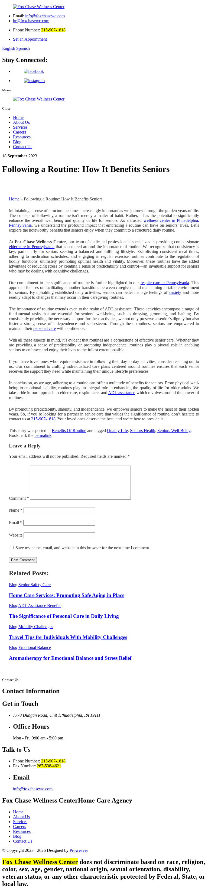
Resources (22, 137)
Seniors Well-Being (174, 430)
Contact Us (22, 146)
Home (18, 117)
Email (15, 522)
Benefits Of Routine (69, 430)
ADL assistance (121, 392)
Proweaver (79, 850)
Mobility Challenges (35, 626)
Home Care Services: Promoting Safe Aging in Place (66, 595)
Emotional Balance (34, 647)
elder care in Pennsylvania (31, 246)
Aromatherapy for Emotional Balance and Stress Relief (70, 658)
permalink (42, 435)
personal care (44, 328)
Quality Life (117, 430)
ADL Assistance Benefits (39, 605)
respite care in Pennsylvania (165, 282)
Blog (17, 141)
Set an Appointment (30, 39)
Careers (19, 132)
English (8, 48)
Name (15, 510)
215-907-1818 (43, 419)
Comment (19, 498)
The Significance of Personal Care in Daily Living (64, 616)
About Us (21, 122)
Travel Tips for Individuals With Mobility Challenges (68, 637)
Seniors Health (142, 430)
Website (15, 535)
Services (20, 127)
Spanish (23, 48)
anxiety (175, 292)
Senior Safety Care (34, 584)
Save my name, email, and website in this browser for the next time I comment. (82, 547)
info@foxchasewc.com (45, 16)
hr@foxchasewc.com (31, 20)
